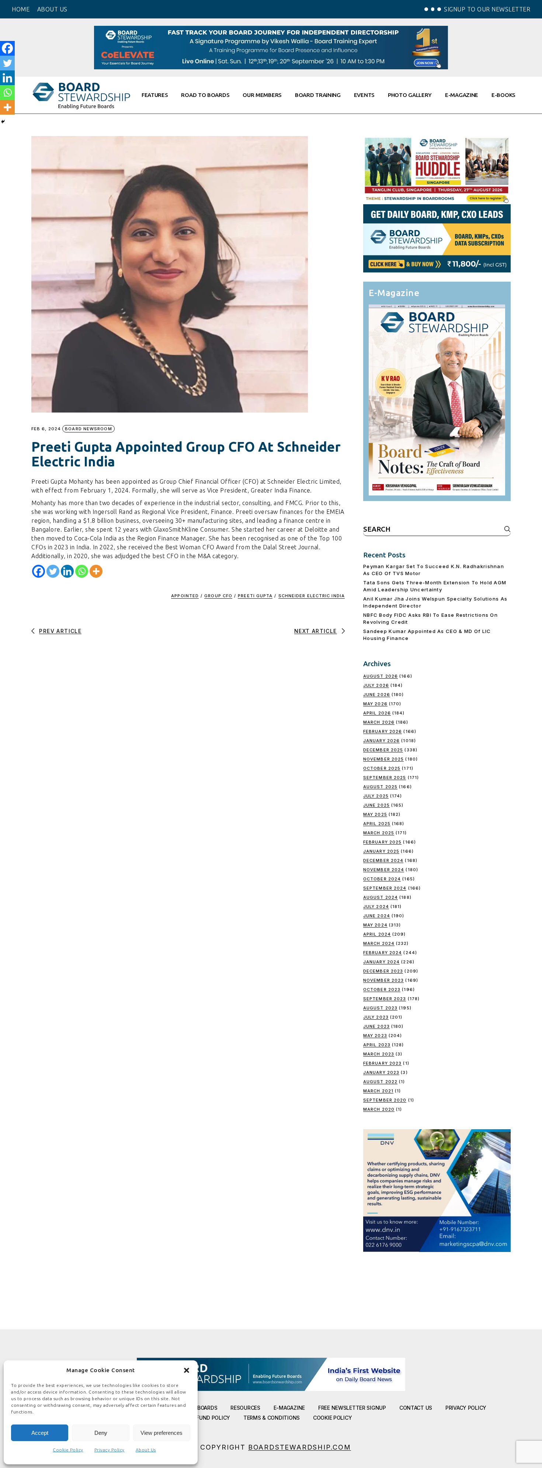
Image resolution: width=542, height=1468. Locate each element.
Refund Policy (210, 1418)
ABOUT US (52, 9)
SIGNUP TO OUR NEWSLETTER (487, 9)
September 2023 (384, 998)
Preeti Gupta (255, 595)
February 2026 (382, 731)
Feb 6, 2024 (46, 429)
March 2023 (378, 1054)
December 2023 (383, 971)
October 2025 (381, 768)
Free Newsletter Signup (352, 1408)
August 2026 (380, 676)
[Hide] (3, 122)
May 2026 (375, 703)
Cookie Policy (68, 1449)
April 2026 (377, 713)
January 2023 (381, 1072)
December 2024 (383, 860)
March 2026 (379, 722)
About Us (146, 1449)
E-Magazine (289, 1408)
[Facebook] (38, 571)
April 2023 (376, 1044)
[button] (186, 1370)
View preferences (161, 1433)
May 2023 (375, 1035)
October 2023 (381, 989)
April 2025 (376, 823)
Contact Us (415, 1408)
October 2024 (382, 878)
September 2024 (384, 888)
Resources (245, 1408)
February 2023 (382, 1063)
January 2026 (381, 740)
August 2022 (380, 1081)
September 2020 (384, 1100)
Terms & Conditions (271, 1418)
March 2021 (378, 1090)
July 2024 (376, 906)
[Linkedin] (67, 571)
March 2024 (379, 943)
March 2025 (378, 832)
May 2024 (375, 925)
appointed (185, 595)
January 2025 (381, 851)
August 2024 (380, 897)
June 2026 (376, 694)
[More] (96, 571)
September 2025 (384, 777)
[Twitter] (52, 571)
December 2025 (383, 749)
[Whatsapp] (81, 571)
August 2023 (380, 1007)
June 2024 (376, 915)
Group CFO (218, 595)
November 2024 (383, 869)
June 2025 (376, 805)
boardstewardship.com (299, 1447)
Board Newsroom (88, 428)
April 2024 (377, 934)
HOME (20, 9)
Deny (100, 1433)
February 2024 (382, 952)
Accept (39, 1433)
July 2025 (376, 796)
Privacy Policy (109, 1449)
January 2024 (381, 961)
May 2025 (375, 814)
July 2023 (376, 1017)
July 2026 (376, 685)
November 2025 (383, 759)
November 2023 (383, 980)
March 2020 (379, 1109)
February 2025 (382, 842)
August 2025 (380, 786)
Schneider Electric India (311, 595)
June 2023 (376, 1026)
